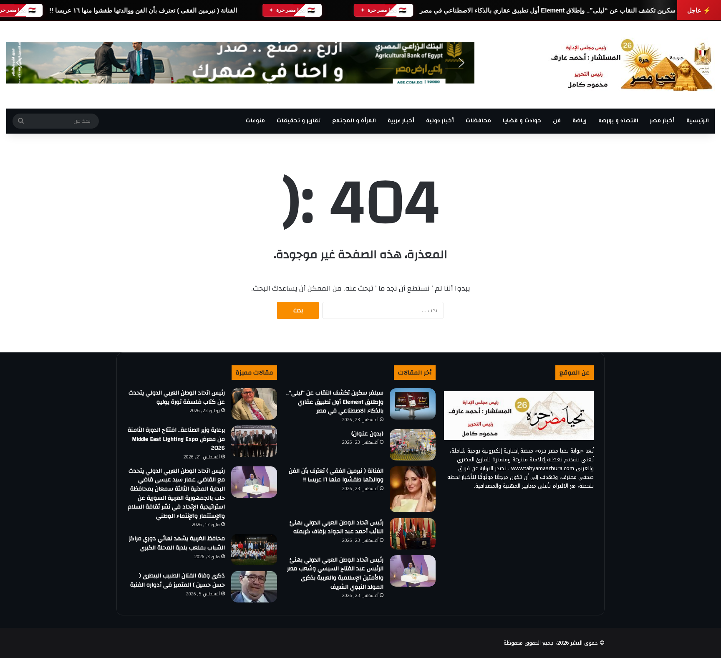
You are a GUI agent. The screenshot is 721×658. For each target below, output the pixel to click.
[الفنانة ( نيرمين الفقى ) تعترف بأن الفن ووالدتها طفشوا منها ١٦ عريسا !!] (413, 489)
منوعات (255, 121)
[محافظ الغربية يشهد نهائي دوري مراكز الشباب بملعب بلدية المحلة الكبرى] (254, 549)
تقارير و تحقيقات (298, 121)
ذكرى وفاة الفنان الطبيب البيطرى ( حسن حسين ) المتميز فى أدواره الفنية (177, 580)
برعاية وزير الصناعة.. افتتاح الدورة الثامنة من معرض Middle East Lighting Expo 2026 (176, 439)
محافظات (478, 121)
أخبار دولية (440, 121)
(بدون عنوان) (367, 433)
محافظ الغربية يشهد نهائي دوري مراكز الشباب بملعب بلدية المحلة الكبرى (177, 543)
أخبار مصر (662, 121)
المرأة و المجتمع (354, 121)
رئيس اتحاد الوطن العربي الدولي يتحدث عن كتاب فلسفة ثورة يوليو (177, 397)
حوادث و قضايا (522, 121)
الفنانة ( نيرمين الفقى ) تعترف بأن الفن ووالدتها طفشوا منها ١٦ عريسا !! (143, 10)
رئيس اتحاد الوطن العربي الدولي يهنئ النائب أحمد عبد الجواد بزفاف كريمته (336, 527)
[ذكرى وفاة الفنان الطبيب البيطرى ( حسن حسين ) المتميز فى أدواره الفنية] (254, 586)
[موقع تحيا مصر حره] (631, 65)
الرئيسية (697, 121)
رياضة (579, 121)
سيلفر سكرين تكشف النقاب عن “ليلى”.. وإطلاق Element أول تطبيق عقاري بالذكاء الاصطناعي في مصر (556, 10)
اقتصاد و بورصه (618, 121)
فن (557, 121)
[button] (19, 62)
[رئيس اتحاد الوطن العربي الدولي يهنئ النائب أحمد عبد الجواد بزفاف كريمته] (413, 533)
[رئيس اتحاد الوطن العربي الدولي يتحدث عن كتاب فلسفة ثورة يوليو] (254, 404)
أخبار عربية (401, 121)
